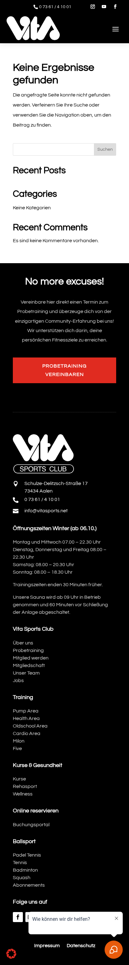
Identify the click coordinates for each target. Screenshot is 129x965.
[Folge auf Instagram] (92, 6)
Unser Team (26, 673)
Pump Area (26, 710)
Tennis (20, 862)
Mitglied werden (31, 657)
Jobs (18, 680)
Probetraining (28, 650)
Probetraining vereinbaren (64, 370)
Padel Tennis (27, 855)
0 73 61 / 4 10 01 (55, 7)
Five (17, 748)
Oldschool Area (30, 725)
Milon (18, 740)
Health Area (26, 718)
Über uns (23, 642)
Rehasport (25, 786)
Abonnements (29, 885)
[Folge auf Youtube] (104, 6)
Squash (21, 877)
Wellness (23, 793)
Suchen (105, 149)
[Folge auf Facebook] (115, 6)
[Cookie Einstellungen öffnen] (11, 957)
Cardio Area (26, 733)
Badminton (25, 870)
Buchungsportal (31, 824)
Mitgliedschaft (29, 665)
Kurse (19, 778)
